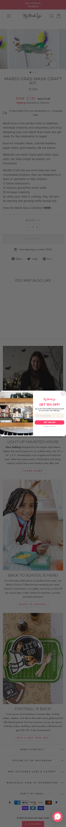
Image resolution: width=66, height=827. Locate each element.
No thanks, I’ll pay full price (49, 426)
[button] (57, 817)
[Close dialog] (63, 393)
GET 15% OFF (49, 422)
